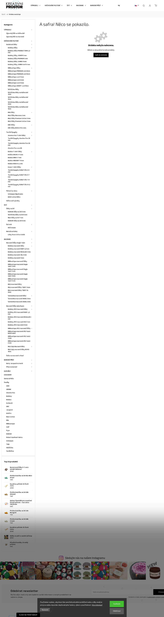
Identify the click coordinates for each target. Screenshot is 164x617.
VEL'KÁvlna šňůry (13, 89)
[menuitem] (35, 5)
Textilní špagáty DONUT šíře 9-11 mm (19, 186)
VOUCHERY (7, 375)
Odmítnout (117, 611)
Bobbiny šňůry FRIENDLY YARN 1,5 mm (19, 52)
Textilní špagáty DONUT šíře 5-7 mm (18, 176)
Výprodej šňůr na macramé (15, 37)
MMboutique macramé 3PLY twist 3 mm (19, 337)
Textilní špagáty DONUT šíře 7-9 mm (18, 181)
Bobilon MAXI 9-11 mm (15, 164)
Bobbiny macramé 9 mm (16, 258)
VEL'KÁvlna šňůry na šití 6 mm (17, 215)
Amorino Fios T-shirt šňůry (17, 135)
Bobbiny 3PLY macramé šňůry (18, 309)
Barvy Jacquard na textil (14, 363)
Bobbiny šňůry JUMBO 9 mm (17, 61)
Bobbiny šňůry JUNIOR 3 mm (17, 55)
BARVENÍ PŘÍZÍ (9, 360)
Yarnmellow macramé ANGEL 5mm (19, 302)
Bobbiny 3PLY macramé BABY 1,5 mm (19, 313)
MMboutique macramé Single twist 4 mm (18, 275)
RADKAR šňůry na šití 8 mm (17, 221)
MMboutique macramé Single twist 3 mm (18, 270)
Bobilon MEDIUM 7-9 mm (16, 161)
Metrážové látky (12, 231)
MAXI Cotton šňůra (14, 197)
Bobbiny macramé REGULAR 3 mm (19, 252)
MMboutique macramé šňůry (17, 261)
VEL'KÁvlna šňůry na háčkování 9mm (18, 108)
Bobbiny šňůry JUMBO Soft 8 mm (19, 64)
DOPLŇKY (7, 371)
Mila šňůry (11, 112)
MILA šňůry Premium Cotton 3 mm (19, 118)
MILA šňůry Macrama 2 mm (16, 115)
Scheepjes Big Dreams (15, 194)
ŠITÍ (5, 205)
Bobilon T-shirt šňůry (15, 152)
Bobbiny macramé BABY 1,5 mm (18, 249)
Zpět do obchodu (101, 55)
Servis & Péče (9, 379)
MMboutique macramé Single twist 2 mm (18, 265)
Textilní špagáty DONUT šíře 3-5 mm (18, 171)
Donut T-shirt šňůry (14, 167)
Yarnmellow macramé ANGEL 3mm (19, 299)
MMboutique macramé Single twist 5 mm (18, 280)
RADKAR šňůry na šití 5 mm (17, 212)
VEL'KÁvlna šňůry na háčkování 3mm (18, 98)
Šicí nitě (9, 224)
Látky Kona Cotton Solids (16, 235)
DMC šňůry (11, 125)
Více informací (97, 605)
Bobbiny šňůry (12, 48)
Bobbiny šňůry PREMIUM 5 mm (18, 58)
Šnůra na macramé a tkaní (15, 356)
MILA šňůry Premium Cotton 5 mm (19, 121)
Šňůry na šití (10, 209)
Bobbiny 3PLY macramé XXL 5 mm (19, 322)
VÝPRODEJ (7, 30)
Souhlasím (116, 604)
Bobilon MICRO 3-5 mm (15, 155)
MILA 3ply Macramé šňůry (16, 346)
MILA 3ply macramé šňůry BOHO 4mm (18, 350)
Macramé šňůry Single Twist (15, 243)
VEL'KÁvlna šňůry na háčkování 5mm (18, 103)
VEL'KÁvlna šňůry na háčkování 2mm (18, 93)
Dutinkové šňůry (11, 44)
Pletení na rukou (11, 191)
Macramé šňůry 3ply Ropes (15, 306)
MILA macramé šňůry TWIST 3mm (19, 287)
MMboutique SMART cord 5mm (18, 86)
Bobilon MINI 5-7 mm (14, 158)
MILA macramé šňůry (15, 284)
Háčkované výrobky (13, 201)
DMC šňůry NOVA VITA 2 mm (17, 128)
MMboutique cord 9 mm (16, 83)
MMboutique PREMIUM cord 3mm (19, 71)
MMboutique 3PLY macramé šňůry (19, 328)
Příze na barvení (11, 367)
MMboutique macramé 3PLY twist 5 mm (19, 342)
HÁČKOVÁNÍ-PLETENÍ (11, 41)
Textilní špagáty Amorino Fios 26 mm (19, 139)
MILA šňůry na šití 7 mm (15, 218)
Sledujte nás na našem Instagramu (85, 558)
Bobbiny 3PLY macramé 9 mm (18, 325)
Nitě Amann (12, 228)
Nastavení (45, 610)
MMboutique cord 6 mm (16, 80)
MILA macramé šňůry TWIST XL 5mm (18, 291)
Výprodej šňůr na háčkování (15, 33)
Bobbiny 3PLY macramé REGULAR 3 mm (19, 318)
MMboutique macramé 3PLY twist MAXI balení (19, 332)
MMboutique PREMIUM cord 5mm (19, 74)
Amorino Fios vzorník (15, 148)
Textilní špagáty (11, 132)
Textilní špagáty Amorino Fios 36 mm (19, 144)
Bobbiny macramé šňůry (16, 246)
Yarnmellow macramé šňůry (17, 296)
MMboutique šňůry (14, 68)
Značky (6, 382)
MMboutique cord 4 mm (16, 77)
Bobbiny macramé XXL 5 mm (17, 255)
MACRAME (7, 239)
